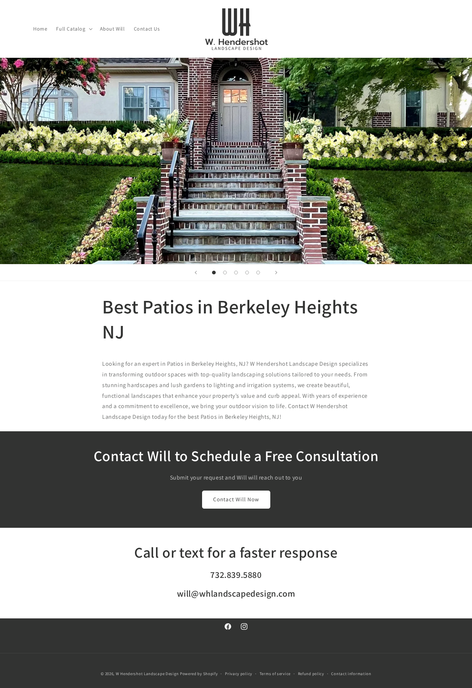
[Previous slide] (196, 272)
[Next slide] (276, 272)
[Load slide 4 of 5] (247, 272)
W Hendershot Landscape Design (147, 673)
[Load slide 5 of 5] (258, 272)
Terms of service (275, 673)
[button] (73, 28)
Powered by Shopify (199, 673)
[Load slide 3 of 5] (236, 272)
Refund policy (311, 673)
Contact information (351, 673)
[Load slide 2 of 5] (224, 272)
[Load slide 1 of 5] (213, 272)
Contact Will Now (236, 499)
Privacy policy (238, 673)
